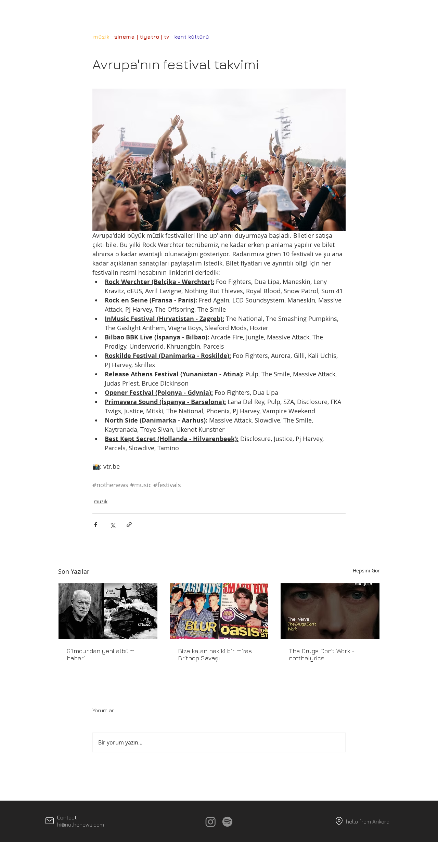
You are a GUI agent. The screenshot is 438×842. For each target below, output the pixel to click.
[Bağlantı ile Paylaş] (129, 524)
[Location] (339, 821)
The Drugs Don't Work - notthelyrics (322, 654)
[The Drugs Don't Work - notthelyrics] (330, 611)
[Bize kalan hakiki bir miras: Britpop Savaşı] (219, 611)
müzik (100, 501)
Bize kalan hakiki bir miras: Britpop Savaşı (215, 654)
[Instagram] (210, 821)
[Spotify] (227, 821)
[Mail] (49, 821)
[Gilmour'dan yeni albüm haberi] (108, 611)
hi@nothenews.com (80, 824)
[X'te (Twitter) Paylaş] (112, 524)
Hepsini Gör (366, 570)
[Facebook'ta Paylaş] (95, 524)
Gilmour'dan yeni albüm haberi (100, 654)
